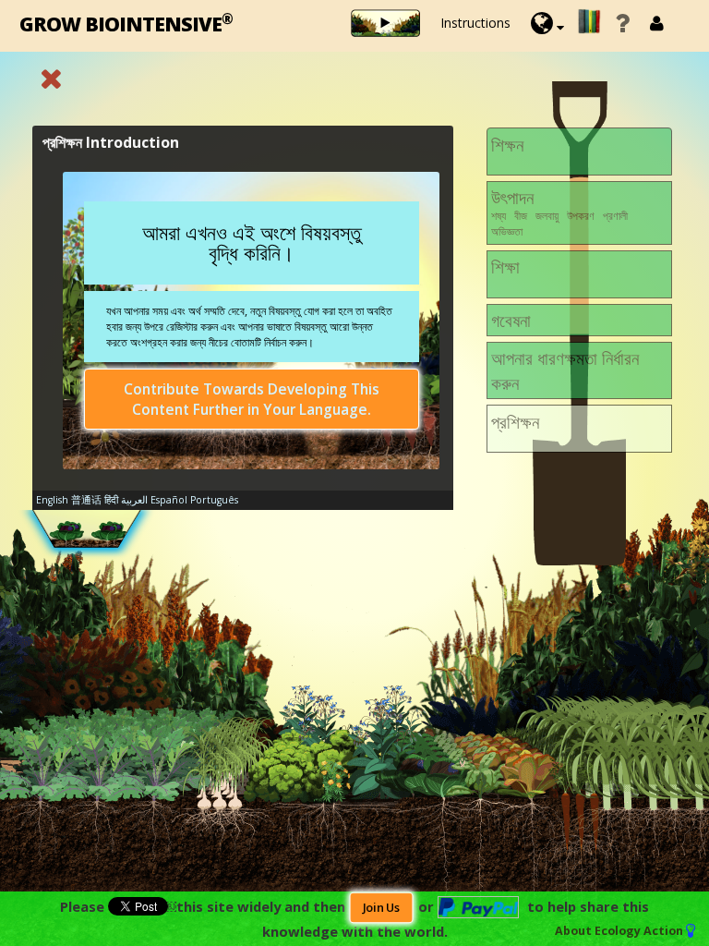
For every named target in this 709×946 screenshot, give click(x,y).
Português (214, 499)
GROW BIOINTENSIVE (126, 22)
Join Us (381, 908)
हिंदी (111, 499)
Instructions (475, 22)
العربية (134, 499)
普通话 (86, 499)
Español (168, 499)
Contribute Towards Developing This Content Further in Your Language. (251, 399)
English (52, 499)
